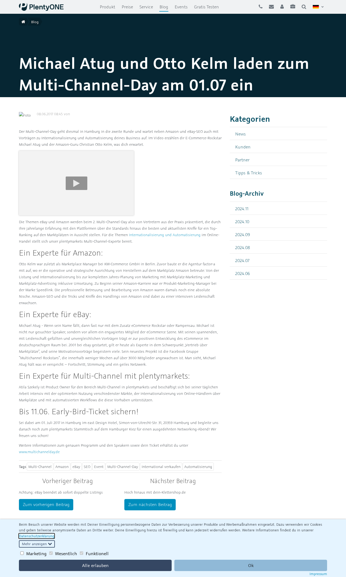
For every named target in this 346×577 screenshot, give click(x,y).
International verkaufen (161, 466)
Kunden (243, 147)
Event (99, 466)
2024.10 (242, 221)
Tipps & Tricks (248, 172)
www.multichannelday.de (39, 451)
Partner (242, 159)
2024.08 (242, 247)
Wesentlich (66, 553)
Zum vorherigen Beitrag (46, 504)
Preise (127, 7)
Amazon (62, 466)
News (240, 134)
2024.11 (241, 208)
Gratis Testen (206, 7)
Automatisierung (198, 466)
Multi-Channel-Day (122, 466)
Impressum (318, 573)
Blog (165, 7)
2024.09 (242, 234)
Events (181, 7)
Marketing (36, 553)
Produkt (107, 7)
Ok (251, 565)
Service (146, 7)
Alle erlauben (95, 565)
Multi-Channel (40, 466)
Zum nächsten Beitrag (150, 504)
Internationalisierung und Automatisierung (165, 234)
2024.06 (242, 273)
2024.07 (242, 260)
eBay (76, 466)
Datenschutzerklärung (36, 536)
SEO (87, 466)
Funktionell (97, 553)
